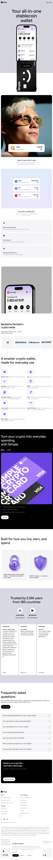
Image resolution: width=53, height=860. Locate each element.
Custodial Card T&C (6, 797)
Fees (21, 815)
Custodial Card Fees (6, 800)
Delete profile (4, 811)
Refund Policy (23, 808)
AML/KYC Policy (24, 805)
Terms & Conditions (24, 797)
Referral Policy (23, 802)
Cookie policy (15, 851)
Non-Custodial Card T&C (7, 802)
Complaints (4, 813)
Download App (26, 66)
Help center (49, 2)
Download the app (9, 779)
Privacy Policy (23, 800)
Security (22, 810)
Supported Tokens (24, 813)
